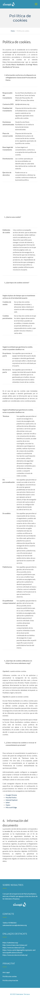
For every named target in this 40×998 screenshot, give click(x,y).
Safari (8, 802)
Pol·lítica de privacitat (10, 980)
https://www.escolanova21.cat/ (14, 947)
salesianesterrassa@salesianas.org (15, 925)
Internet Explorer (12, 800)
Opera (8, 805)
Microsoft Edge (11, 807)
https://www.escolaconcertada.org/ (15, 955)
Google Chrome (11, 795)
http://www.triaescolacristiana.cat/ (15, 945)
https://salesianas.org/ (10, 943)
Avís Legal (6, 972)
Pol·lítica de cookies (10, 976)
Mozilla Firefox (11, 797)
